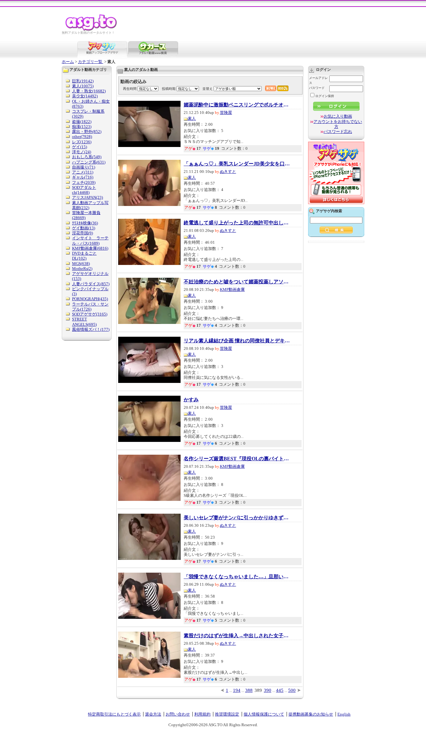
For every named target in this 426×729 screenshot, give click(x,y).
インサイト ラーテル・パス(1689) (90, 240)
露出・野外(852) (86, 131)
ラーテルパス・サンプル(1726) (90, 306)
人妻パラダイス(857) (90, 283)
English (344, 714)
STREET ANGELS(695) (84, 321)
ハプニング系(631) (88, 162)
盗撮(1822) (81, 121)
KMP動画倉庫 (232, 289)
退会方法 (153, 714)
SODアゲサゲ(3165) (89, 314)
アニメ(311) (82, 172)
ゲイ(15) (79, 146)
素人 (192, 118)
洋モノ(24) (81, 151)
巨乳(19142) (83, 81)
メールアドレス (318, 80)
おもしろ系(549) (86, 156)
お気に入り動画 (338, 116)
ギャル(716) (82, 177)
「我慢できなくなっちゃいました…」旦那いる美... (237, 576)
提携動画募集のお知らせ (310, 714)
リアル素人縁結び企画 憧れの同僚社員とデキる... (237, 340)
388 (249, 690)
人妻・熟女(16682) (89, 91)
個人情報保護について (264, 714)
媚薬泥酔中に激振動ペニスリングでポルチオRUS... (237, 104)
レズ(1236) (81, 141)
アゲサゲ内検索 (329, 211)
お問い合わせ (178, 714)
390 (267, 690)
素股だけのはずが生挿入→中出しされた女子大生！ (237, 635)
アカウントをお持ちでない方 (337, 124)
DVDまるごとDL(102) (84, 256)
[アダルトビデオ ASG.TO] (91, 29)
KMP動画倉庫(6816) (90, 248)
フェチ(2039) (83, 182)
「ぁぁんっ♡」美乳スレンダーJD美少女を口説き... (237, 163)
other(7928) (82, 136)
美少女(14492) (85, 96)
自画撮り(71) (83, 167)
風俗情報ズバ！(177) (90, 329)
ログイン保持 (324, 96)
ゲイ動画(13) (83, 228)
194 (236, 690)
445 (279, 690)
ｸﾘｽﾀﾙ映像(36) (85, 223)
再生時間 (130, 89)
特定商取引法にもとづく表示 (114, 714)
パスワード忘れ (338, 131)
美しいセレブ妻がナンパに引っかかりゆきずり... (237, 517)
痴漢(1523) (81, 126)
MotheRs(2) (82, 268)
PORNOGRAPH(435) (90, 298)
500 (292, 690)
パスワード (317, 88)
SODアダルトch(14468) (84, 190)
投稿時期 (169, 89)
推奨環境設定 (227, 714)
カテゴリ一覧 (90, 61)
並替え (207, 89)
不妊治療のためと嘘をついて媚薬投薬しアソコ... (237, 281)
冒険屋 (226, 112)
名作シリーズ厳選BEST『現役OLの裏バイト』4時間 (237, 458)
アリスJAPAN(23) (87, 197)
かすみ (191, 399)
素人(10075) (83, 86)
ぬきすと (228, 171)
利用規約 (202, 714)
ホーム (68, 61)
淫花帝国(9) (82, 233)
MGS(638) (81, 263)
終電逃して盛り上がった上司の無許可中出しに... (237, 222)
